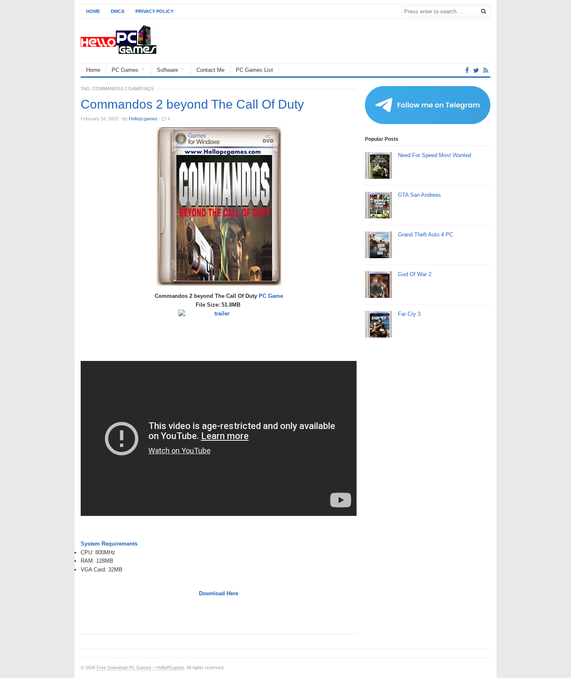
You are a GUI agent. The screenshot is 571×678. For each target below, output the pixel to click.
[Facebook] (467, 70)
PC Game (271, 296)
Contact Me (210, 70)
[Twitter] (476, 70)
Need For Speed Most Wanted (434, 155)
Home (93, 11)
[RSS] (485, 70)
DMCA (118, 11)
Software (167, 70)
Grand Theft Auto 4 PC (425, 234)
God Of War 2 (414, 274)
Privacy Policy (154, 11)
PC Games (125, 70)
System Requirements (109, 544)
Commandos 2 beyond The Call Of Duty (192, 104)
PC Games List (254, 70)
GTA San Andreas (419, 195)
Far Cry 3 (409, 314)
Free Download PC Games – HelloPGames (140, 667)
